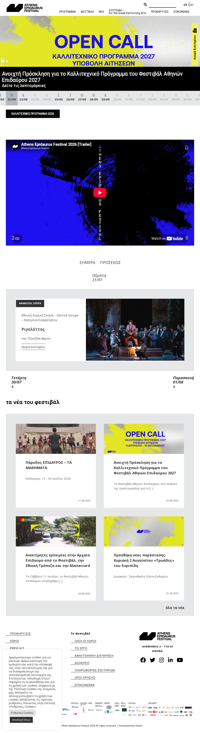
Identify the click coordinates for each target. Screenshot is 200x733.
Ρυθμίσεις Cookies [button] (22, 712)
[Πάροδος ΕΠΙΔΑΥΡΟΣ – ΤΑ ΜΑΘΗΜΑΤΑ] (56, 439)
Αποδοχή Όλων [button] (21, 719)
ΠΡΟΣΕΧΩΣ (110, 262)
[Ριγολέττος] (135, 301)
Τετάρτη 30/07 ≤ (18, 382)
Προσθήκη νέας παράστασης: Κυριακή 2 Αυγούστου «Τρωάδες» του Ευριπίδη (144, 560)
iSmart (138, 725)
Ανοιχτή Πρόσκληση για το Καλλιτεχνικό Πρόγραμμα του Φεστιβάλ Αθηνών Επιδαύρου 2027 (145, 467)
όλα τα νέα (175, 607)
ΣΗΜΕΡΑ (87, 262)
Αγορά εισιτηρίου (33, 347)
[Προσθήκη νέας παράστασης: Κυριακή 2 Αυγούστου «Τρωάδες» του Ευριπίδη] (144, 531)
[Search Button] (145, 5)
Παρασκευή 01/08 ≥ (181, 382)
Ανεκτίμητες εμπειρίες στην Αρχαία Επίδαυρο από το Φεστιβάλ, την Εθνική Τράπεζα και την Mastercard (58, 560)
